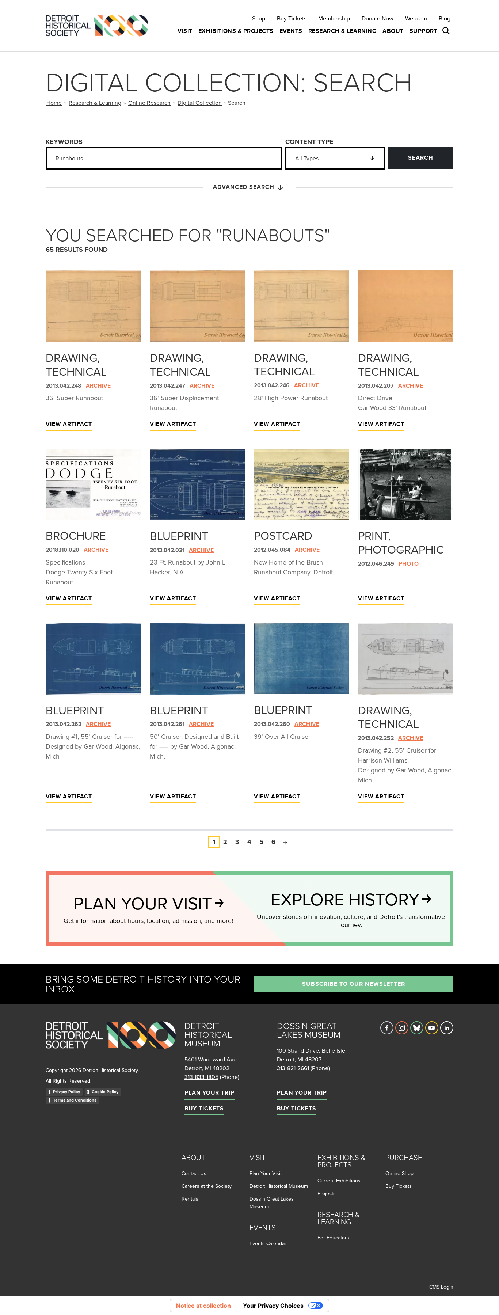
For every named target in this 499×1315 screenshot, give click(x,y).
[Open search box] (446, 31)
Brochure (76, 535)
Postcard (283, 535)
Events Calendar (268, 1243)
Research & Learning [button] (342, 31)
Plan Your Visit (266, 1173)
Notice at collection (203, 1305)
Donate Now (377, 18)
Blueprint (179, 536)
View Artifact (69, 424)
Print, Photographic (401, 542)
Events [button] (290, 31)
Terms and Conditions (74, 1100)
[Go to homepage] (111, 1043)
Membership (334, 18)
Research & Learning (95, 103)
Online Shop (399, 1173)
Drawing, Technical (76, 364)
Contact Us (194, 1173)
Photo (409, 563)
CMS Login (441, 1287)
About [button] (393, 31)
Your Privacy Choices (273, 1305)
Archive (98, 385)
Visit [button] (185, 31)
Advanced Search (243, 187)
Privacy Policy (66, 1091)
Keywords (64, 142)
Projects (326, 1193)
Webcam (416, 18)
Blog (444, 18)
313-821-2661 (293, 1068)
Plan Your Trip (209, 1092)
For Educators (333, 1237)
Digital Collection (200, 103)
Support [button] (424, 31)
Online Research (149, 103)
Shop (258, 18)
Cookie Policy (105, 1091)
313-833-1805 (201, 1077)
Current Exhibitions (339, 1180)
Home (54, 103)
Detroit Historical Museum (279, 1186)
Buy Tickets (291, 18)
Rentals (190, 1198)
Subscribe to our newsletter (353, 984)
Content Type (309, 142)
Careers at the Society (207, 1186)
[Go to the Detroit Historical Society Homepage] (100, 25)
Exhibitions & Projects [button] (236, 31)
